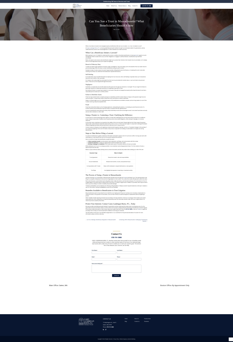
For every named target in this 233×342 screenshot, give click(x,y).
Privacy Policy (116, 339)
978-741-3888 (116, 237)
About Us (113, 5)
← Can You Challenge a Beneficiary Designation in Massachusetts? (101, 219)
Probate (125, 177)
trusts (95, 177)
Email (93, 257)
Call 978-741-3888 (146, 6)
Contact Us (134, 5)
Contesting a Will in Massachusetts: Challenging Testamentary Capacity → (133, 220)
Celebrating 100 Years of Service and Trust (116, 1)
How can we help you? (97, 263)
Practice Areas (122, 5)
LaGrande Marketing (131, 339)
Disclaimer (146, 321)
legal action (136, 55)
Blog (129, 5)
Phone (119, 257)
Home (107, 5)
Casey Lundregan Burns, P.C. (93, 48)
